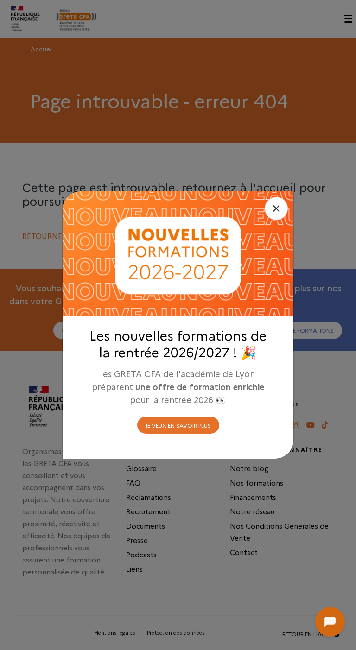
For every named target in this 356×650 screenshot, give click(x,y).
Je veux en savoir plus (178, 425)
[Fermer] (276, 208)
